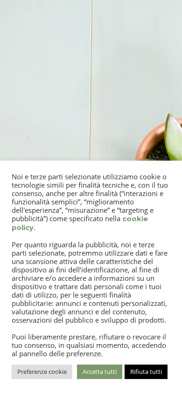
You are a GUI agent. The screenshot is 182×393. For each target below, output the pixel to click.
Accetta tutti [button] (100, 371)
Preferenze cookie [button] (42, 371)
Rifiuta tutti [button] (146, 371)
